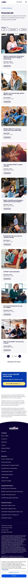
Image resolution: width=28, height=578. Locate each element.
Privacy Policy (5, 569)
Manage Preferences (14, 572)
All (4, 29)
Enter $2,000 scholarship (12, 383)
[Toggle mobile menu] (26, 2)
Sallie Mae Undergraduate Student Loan (12, 511)
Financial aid (7, 66)
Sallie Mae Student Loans (8, 505)
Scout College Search (7, 459)
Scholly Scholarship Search (8, 494)
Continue (14, 575)
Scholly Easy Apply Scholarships (9, 498)
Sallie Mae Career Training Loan (10, 515)
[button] (6, 532)
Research (3, 451)
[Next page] (19, 356)
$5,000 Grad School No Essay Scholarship (12, 491)
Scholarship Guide (6, 462)
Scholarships (13, 29)
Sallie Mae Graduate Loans (8, 508)
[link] (14, 51)
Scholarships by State (7, 471)
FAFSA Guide (4, 477)
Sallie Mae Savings (6, 518)
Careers (3, 445)
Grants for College (6, 481)
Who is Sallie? (4, 436)
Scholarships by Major (7, 474)
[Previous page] (8, 356)
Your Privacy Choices (6, 527)
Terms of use (4, 530)
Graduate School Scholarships (9, 468)
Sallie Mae (4, 442)
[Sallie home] (4, 2)
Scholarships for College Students (10, 465)
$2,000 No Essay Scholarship (8, 488)
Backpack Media (5, 448)
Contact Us (4, 439)
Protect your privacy (6, 525)
